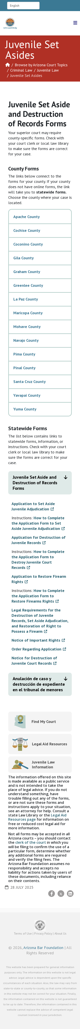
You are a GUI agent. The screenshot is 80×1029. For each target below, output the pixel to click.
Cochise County (26, 230)
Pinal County (24, 367)
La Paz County (25, 299)
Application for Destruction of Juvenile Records (39, 540)
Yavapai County (26, 395)
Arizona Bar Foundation (43, 947)
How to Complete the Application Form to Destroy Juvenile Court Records (38, 559)
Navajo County (26, 340)
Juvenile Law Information (43, 764)
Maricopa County (28, 312)
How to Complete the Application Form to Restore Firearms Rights (38, 596)
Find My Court (44, 721)
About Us (60, 933)
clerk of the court (30, 842)
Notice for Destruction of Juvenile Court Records (34, 660)
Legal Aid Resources (49, 743)
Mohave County (27, 326)
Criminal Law (21, 70)
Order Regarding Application (36, 649)
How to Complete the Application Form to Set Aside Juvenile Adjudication (38, 523)
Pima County (24, 354)
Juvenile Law (48, 70)
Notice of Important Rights (36, 640)
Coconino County (28, 244)
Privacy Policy (43, 933)
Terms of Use (23, 933)
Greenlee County (28, 285)
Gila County (23, 257)
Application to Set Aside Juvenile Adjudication (33, 506)
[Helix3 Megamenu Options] (75, 23)
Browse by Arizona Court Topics (41, 64)
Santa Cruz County (29, 381)
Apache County (26, 216)
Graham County (26, 271)
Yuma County (24, 409)
